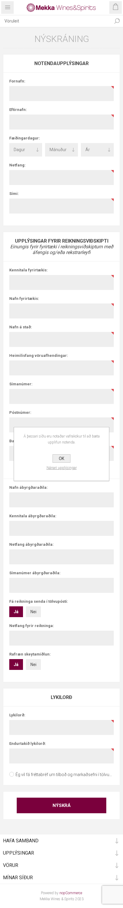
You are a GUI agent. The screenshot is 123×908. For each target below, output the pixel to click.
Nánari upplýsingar (62, 468)
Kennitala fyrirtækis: (28, 270)
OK (61, 458)
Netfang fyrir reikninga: (31, 625)
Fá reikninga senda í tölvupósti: (38, 601)
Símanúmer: (21, 384)
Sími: (14, 193)
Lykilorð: (17, 715)
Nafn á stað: (20, 327)
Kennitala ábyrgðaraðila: (32, 516)
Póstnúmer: (20, 412)
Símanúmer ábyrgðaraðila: (35, 573)
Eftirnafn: (18, 109)
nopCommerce (70, 893)
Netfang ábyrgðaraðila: (31, 544)
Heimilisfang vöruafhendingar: (38, 355)
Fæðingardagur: (24, 138)
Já (16, 611)
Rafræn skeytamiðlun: (30, 654)
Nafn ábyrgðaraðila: (28, 487)
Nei (33, 611)
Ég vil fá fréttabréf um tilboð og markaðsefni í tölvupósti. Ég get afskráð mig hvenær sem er (65, 774)
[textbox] (55, 21)
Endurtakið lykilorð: (27, 743)
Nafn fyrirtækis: (24, 298)
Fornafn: (17, 81)
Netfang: (17, 165)
